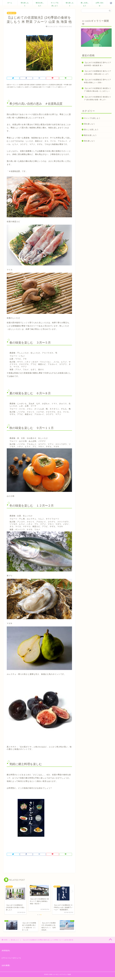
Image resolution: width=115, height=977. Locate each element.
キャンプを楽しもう (55, 3)
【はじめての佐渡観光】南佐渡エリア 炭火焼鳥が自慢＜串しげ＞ (97, 98)
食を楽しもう (70, 3)
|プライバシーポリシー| (11, 958)
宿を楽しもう (25, 3)
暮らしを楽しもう (91, 129)
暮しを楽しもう (85, 3)
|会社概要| (6, 965)
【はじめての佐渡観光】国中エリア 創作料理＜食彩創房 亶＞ (97, 64)
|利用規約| (6, 950)
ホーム (9, 3)
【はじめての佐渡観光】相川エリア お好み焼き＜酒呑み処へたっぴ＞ (97, 72)
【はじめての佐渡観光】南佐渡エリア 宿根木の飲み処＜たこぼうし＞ (97, 89)
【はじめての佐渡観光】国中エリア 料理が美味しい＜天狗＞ (97, 81)
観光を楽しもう (40, 3)
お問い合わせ (100, 3)
